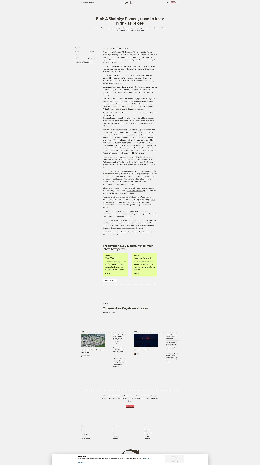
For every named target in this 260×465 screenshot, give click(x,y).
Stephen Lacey (78, 47)
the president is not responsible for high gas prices (129, 188)
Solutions (83, 432)
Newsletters (147, 429)
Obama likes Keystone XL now (125, 308)
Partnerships (115, 436)
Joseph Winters (116, 343)
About (114, 429)
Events (145, 431)
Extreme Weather (84, 436)
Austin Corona (116, 366)
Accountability (84, 434)
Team (114, 431)
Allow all (174, 457)
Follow (167, 2)
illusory (128, 216)
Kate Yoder (138, 353)
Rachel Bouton (169, 349)
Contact (114, 432)
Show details (81, 462)
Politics (82, 431)
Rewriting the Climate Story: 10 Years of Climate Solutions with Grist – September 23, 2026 (172, 357)
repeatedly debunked (135, 191)
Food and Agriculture (85, 438)
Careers (114, 434)
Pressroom (115, 438)
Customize (173, 461)
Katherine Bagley (169, 338)
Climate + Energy (91, 54)
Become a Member (148, 432)
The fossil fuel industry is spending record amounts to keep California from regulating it (119, 338)
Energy (113, 312)
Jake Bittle (115, 354)
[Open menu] (178, 2)
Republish (146, 436)
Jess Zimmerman (106, 312)
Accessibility (147, 438)
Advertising (147, 434)
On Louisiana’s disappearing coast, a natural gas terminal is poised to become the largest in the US (93, 350)
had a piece (133, 113)
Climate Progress (122, 48)
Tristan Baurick (86, 355)
